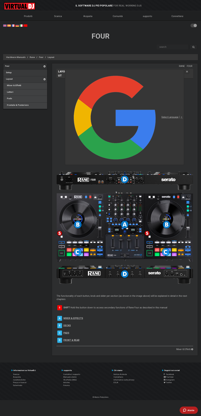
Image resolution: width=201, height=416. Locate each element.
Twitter (169, 382)
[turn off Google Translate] (187, 72)
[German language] (17, 25)
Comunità (118, 16)
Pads (8, 98)
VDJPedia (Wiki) (70, 380)
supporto (147, 16)
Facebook (169, 374)
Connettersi (177, 16)
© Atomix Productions (101, 397)
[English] (5, 25)
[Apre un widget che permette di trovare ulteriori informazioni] (189, 410)
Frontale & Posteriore (17, 105)
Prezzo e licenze (19, 382)
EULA (116, 382)
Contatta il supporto (71, 374)
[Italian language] (21, 25)
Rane (32, 57)
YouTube (169, 377)
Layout (51, 57)
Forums (66, 385)
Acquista (87, 16)
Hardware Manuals (16, 57)
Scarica (58, 16)
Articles (66, 382)
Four (41, 57)
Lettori (9, 92)
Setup (8, 72)
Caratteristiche (19, 380)
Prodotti (28, 16)
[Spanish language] (9, 25)
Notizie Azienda (120, 374)
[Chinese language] (25, 25)
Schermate (17, 385)
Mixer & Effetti (13, 85)
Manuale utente (69, 377)
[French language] (13, 25)
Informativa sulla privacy (124, 380)
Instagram (170, 380)
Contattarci (118, 377)
